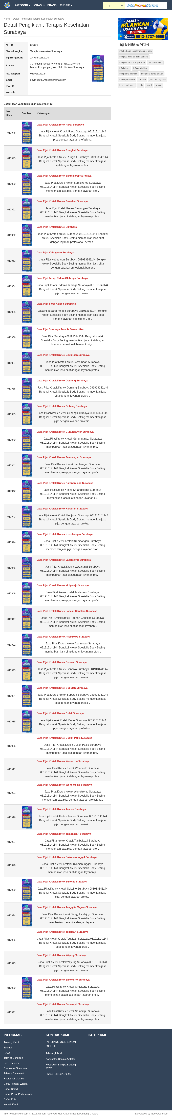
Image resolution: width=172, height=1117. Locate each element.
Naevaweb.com (159, 1113)
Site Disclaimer (12, 1063)
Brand (52, 5)
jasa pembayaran (158, 79)
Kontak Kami (11, 1104)
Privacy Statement (14, 1073)
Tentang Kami (11, 1042)
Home (7, 18)
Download (22, 15)
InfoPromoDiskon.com (16, 1113)
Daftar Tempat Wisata (15, 1083)
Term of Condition (13, 1057)
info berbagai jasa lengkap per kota (135, 51)
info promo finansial (128, 74)
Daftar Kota (10, 1099)
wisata (158, 85)
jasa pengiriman (126, 85)
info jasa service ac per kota (132, 62)
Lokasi (37, 5)
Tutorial (8, 1047)
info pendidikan (140, 68)
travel (149, 85)
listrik (140, 85)
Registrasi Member (14, 1078)
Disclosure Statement (15, 1068)
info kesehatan (155, 62)
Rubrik (65, 5)
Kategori (21, 5)
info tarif (142, 79)
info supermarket (127, 79)
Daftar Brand (11, 1089)
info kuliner (124, 68)
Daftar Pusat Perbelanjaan (18, 1094)
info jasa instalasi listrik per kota (133, 57)
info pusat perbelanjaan (152, 74)
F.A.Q (7, 1052)
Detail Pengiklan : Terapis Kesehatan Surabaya (38, 18)
